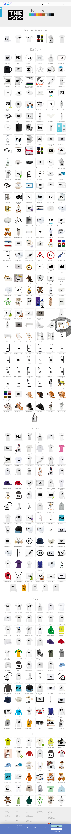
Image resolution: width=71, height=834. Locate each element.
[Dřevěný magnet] (19, 390)
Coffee (27, 817)
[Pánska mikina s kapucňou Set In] (41, 683)
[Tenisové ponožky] (19, 625)
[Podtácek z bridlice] (30, 158)
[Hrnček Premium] (8, 34)
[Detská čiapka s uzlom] (62, 784)
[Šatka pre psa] (51, 111)
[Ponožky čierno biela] (19, 502)
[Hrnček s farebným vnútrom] (62, 65)
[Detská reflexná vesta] (51, 737)
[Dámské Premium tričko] (30, 432)
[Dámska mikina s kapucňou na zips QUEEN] (41, 502)
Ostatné (17, 819)
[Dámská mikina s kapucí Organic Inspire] (62, 490)
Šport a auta (18, 812)
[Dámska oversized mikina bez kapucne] (62, 467)
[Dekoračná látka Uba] (8, 285)
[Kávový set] (51, 169)
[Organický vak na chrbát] (62, 683)
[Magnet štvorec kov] (19, 146)
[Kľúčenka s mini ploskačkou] (35, 413)
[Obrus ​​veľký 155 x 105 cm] (8, 332)
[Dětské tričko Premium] (30, 737)
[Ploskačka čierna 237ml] (19, 123)
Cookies (49, 819)
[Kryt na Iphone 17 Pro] (8, 343)
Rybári (27, 819)
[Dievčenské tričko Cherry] (8, 749)
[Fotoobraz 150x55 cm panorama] (62, 274)
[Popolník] (8, 216)
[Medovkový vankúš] (19, 169)
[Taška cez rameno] (62, 548)
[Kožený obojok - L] (62, 390)
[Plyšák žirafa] (19, 204)
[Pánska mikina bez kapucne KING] (51, 660)
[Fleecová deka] (30, 88)
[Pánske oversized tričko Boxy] (41, 614)
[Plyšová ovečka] (19, 181)
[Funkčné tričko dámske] (8, 560)
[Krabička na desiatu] (30, 181)
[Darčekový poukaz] (41, 297)
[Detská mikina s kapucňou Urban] (41, 749)
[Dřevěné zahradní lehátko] (19, 332)
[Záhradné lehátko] (30, 332)
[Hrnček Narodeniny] (30, 239)
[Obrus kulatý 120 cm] (62, 320)
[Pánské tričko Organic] (62, 602)
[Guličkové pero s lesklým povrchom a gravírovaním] (8, 239)
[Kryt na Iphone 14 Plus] (62, 355)
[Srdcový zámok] (19, 216)
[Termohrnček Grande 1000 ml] (51, 401)
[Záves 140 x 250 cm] (41, 332)
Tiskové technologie (51, 817)
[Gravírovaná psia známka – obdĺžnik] (8, 390)
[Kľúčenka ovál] (30, 502)
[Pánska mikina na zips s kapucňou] (51, 625)
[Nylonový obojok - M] (30, 401)
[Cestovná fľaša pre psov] (51, 378)
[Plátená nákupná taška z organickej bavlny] (51, 467)
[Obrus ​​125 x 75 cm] (30, 320)
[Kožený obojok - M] (51, 390)
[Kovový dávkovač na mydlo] (8, 320)
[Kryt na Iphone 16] (41, 343)
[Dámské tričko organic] (62, 432)
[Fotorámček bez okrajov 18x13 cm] (19, 262)
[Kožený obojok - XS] (30, 390)
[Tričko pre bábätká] (51, 784)
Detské (17, 815)
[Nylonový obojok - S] (19, 401)
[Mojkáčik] (62, 795)
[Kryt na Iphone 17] (62, 332)
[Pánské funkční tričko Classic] (51, 614)
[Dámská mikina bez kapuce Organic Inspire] (14, 583)
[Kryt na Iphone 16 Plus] (51, 343)
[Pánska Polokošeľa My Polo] (30, 637)
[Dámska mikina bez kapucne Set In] (35, 583)
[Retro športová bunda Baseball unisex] (41, 560)
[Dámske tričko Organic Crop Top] (19, 455)
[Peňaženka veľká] (62, 525)
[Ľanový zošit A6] (62, 297)
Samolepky (7, 815)
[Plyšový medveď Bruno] (51, 772)
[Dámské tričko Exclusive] (30, 455)
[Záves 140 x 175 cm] (51, 332)
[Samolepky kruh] (30, 53)
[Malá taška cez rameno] (8, 502)
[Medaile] (51, 239)
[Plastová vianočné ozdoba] (30, 262)
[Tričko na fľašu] (51, 227)
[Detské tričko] (8, 737)
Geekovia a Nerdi (29, 821)
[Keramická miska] (62, 285)
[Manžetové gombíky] (30, 695)
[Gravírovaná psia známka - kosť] (62, 239)
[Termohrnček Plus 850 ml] (19, 227)
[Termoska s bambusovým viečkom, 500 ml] (62, 111)
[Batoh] (19, 490)
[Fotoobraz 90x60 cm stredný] (51, 274)
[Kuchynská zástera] (51, 53)
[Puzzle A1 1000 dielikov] (62, 123)
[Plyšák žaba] (8, 297)
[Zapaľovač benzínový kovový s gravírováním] (52, 34)
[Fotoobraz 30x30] (41, 123)
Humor (17, 817)
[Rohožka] (8, 111)
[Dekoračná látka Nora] (8, 548)
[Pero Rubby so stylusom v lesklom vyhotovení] (41, 227)
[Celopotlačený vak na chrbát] (62, 513)
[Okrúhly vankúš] (51, 158)
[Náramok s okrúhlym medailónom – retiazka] (8, 490)
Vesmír (27, 820)
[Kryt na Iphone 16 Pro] (62, 343)
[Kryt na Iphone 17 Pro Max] (19, 343)
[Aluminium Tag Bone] (41, 239)
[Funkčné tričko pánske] (8, 625)
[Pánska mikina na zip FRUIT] (8, 683)
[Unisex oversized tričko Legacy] (30, 444)
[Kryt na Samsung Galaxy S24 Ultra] (8, 378)
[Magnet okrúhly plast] (51, 262)
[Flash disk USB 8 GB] (30, 227)
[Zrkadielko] (41, 548)
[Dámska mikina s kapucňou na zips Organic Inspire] (19, 467)
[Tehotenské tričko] (8, 525)
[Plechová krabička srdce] (41, 274)
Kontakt (57, 3)
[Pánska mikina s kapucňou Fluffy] (51, 602)
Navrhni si (30, 4)
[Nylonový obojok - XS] (30, 274)
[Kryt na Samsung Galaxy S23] (19, 378)
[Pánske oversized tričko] (51, 455)
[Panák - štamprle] (30, 297)
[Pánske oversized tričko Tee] (41, 625)
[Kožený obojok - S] (41, 390)
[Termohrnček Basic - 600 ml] (62, 401)
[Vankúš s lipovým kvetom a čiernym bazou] (30, 571)
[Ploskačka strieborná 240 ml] (30, 216)
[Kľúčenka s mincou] (30, 285)
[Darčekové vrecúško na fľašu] (51, 297)
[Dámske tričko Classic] (62, 34)
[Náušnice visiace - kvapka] (62, 560)
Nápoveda (49, 814)
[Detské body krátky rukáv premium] (19, 737)
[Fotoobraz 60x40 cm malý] (62, 216)
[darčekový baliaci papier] (30, 146)
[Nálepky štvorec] (8, 88)
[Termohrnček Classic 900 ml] (51, 123)
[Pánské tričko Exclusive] (30, 602)
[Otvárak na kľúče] (51, 285)
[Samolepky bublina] (41, 262)
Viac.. (6, 820)
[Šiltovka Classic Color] (62, 637)
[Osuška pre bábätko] (19, 772)
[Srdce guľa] (62, 146)
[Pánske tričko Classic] (19, 34)
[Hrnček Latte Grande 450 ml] (8, 169)
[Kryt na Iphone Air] (30, 343)
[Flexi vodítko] (8, 181)
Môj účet (49, 821)
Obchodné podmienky (51, 818)
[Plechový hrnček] (41, 53)
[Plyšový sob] (41, 285)
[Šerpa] (8, 262)
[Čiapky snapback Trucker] (41, 660)
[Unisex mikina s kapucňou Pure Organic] (30, 490)
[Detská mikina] (30, 772)
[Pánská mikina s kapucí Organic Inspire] (41, 637)
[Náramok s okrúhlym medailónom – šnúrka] (51, 502)
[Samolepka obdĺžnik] (62, 53)
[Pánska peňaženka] (51, 672)
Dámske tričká (7, 816)
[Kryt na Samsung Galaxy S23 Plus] (30, 378)
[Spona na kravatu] (51, 718)
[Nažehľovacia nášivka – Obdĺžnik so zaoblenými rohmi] (51, 204)
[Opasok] (41, 718)
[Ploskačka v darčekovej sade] (30, 123)
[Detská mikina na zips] (30, 795)
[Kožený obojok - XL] (8, 401)
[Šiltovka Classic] (51, 432)
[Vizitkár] (19, 320)
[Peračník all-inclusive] (62, 737)
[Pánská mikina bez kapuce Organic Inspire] (19, 718)
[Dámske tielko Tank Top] (30, 467)
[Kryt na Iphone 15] (19, 355)
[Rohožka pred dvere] (8, 146)
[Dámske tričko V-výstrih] (62, 444)
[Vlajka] (19, 65)
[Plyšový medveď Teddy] (8, 227)
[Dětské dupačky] (19, 784)
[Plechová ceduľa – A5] (41, 158)
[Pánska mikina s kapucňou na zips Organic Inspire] (62, 614)
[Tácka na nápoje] (19, 274)
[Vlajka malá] (51, 181)
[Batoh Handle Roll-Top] (24, 583)
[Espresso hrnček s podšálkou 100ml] (41, 88)
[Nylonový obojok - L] (41, 401)
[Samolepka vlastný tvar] (41, 65)
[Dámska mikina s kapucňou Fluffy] (8, 467)
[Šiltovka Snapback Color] (19, 525)
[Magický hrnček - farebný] (41, 34)
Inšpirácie (24, 4)
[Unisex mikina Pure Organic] (19, 513)
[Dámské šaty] (41, 467)
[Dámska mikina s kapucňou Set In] (46, 583)
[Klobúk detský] (30, 784)
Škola (27, 811)
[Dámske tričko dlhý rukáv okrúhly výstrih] (8, 571)
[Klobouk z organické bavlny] (8, 695)
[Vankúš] (19, 53)
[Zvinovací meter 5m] (62, 672)
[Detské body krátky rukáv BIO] (19, 749)
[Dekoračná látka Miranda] (62, 204)
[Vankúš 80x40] (51, 571)
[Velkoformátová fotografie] (51, 216)
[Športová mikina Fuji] (8, 718)
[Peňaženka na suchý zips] (41, 695)
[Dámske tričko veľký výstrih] (51, 444)
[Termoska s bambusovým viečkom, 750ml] (41, 111)
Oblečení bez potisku (40, 812)
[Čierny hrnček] (8, 65)
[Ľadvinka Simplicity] (19, 695)
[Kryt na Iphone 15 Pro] (30, 355)
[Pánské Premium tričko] (30, 34)
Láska (17, 811)
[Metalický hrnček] (8, 204)
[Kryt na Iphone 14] (51, 355)
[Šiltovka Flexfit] (8, 660)
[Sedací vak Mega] (51, 320)
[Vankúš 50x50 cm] (8, 455)
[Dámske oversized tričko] (41, 444)
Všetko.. (17, 820)
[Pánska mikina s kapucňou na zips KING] (19, 672)
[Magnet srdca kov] (41, 169)
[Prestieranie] (8, 274)
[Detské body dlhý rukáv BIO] (41, 737)
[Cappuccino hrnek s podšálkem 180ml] (19, 88)
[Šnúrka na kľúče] (41, 455)
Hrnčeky (6, 811)
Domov (6, 819)
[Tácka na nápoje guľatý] (51, 146)
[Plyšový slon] (19, 297)
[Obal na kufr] (30, 169)
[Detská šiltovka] (62, 660)
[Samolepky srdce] (8, 123)
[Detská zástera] (19, 795)
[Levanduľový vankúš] (30, 204)
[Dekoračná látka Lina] (41, 216)
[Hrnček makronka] (19, 158)
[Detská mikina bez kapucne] (30, 749)
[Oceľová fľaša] (8, 158)
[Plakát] (51, 88)
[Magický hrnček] (30, 65)
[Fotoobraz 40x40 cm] (62, 88)
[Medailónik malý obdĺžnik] (19, 571)
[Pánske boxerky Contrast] (8, 637)
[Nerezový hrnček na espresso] (62, 227)
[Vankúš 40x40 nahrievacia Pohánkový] (41, 571)
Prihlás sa (53, 3)
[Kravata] (51, 695)
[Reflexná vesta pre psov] (62, 378)
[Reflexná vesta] (62, 625)
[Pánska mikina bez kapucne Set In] (19, 637)
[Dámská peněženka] (62, 571)
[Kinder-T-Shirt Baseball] (62, 749)
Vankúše (6, 817)
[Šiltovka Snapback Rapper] (51, 637)
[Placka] (51, 65)
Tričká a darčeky (16, 4)
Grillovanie (28, 812)
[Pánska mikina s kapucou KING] (30, 614)
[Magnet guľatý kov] (19, 285)
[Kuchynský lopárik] (62, 262)
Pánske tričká (7, 812)
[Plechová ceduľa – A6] (19, 239)
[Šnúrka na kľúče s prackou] (30, 548)
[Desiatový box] (62, 169)
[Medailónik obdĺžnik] (41, 513)
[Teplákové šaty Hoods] (62, 502)
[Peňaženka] (51, 548)
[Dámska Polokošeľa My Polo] (8, 513)
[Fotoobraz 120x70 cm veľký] (41, 181)
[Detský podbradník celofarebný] (41, 784)
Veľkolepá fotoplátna (29, 816)
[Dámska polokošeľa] (30, 560)
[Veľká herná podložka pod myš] (62, 181)
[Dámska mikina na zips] (62, 455)
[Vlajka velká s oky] (30, 111)
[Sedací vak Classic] (41, 320)
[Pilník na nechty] (19, 548)
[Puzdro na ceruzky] (41, 772)
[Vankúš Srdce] (19, 111)
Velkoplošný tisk (39, 811)
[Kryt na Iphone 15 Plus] (41, 355)
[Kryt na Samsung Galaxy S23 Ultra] (41, 378)
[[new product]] (57, 583)
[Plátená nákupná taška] (19, 444)
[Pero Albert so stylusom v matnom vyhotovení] (41, 204)
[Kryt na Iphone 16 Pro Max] (8, 355)
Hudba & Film (18, 816)
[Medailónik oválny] (51, 513)
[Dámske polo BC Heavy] (19, 560)
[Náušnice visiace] (51, 525)
